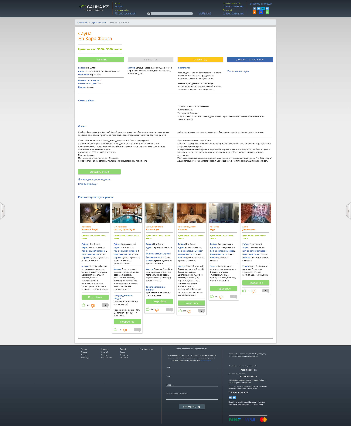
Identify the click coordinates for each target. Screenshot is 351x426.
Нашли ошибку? (87, 184)
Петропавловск (107, 358)
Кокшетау (104, 349)
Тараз (122, 352)
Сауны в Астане (98, 22)
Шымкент (124, 358)
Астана (84, 349)
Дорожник (248, 229)
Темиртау (124, 355)
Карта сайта (258, 404)
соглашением (205, 360)
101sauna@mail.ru (248, 376)
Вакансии (252, 402)
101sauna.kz (82, 22)
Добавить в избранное (250, 59)
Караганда (85, 358)
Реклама (237, 402)
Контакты (261, 402)
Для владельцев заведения (94, 179)
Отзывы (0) (200, 59)
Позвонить (101, 59)
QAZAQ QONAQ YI (124, 229)
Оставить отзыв (99, 171)
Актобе (84, 355)
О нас (231, 402)
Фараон (182, 229)
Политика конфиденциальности (240, 404)
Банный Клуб (90, 229)
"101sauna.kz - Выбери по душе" (94, 8)
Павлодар (104, 355)
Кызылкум (152, 229)
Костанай (104, 352)
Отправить (190, 407)
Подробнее (95, 297)
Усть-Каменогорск (147, 349)
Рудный (123, 349)
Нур (212, 229)
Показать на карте (238, 71)
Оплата (245, 402)
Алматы (84, 352)
